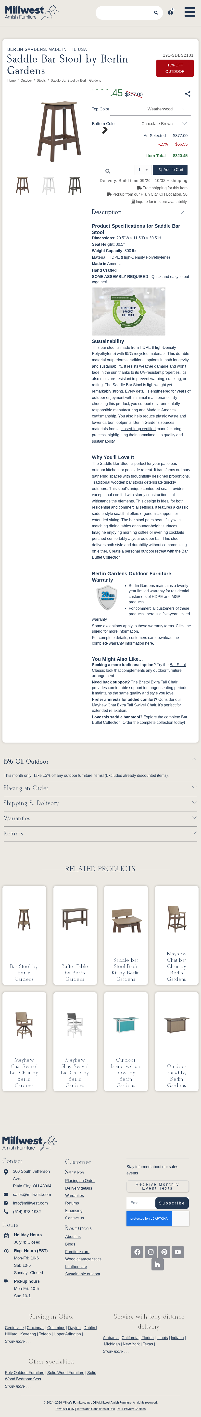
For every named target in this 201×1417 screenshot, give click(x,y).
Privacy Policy (65, 1409)
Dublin (90, 1328)
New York (131, 1344)
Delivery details (78, 1188)
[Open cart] (178, 8)
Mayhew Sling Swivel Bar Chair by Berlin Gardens (75, 1072)
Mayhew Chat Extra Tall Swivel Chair (124, 705)
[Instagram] (151, 1252)
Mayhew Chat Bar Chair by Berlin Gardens (177, 966)
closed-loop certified (138, 429)
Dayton (74, 1328)
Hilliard (11, 1334)
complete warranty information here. (123, 643)
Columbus (56, 1328)
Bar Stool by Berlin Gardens (24, 973)
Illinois (162, 1338)
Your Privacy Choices (131, 1409)
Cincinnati (35, 1328)
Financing (74, 1210)
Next (103, 136)
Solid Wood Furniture (65, 1373)
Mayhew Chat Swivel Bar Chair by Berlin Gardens (24, 1072)
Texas (148, 1344)
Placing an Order (26, 788)
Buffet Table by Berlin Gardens (75, 973)
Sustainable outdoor (82, 1274)
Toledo (45, 1334)
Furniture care (77, 1252)
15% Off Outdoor (26, 762)
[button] (170, 170)
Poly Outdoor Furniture (24, 1373)
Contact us (74, 1218)
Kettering (28, 1334)
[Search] (156, 12)
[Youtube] (178, 1252)
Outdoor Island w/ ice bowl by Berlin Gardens (125, 1072)
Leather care (76, 1267)
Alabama (111, 1338)
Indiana (177, 1338)
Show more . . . (18, 1341)
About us (73, 1237)
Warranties (17, 818)
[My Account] (170, 12)
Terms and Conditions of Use (95, 1409)
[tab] (51, 1341)
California (130, 1338)
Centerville (14, 1328)
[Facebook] (137, 1252)
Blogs (70, 1244)
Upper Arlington (67, 1334)
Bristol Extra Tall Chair (158, 682)
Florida (147, 1338)
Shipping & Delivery (31, 803)
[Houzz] (157, 1264)
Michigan (112, 1344)
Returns (14, 833)
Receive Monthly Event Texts (157, 1186)
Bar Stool (178, 665)
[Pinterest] (164, 1252)
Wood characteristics (83, 1259)
